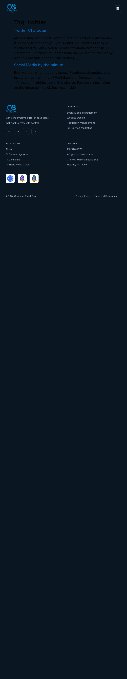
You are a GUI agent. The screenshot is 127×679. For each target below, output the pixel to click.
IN (35, 131)
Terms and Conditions (105, 196)
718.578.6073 (74, 149)
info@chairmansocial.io (80, 154)
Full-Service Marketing (79, 127)
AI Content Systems (17, 154)
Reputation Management (81, 122)
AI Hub (9, 149)
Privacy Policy (83, 196)
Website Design (76, 117)
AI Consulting (13, 159)
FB (9, 131)
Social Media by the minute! (39, 65)
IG (17, 131)
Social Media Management (82, 112)
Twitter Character (30, 30)
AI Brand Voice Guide (18, 164)
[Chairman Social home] (11, 8)
